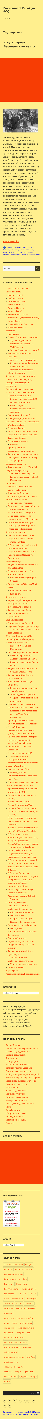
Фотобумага (13, 935)
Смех (6, 1299)
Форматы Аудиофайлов (19, 607)
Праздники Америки (16, 1055)
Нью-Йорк (22, 1294)
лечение (8, 1338)
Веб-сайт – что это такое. (20, 486)
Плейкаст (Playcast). (17, 957)
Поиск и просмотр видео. (20, 503)
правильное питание (14, 1357)
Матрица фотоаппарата (21, 919)
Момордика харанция (16, 1100)
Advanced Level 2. (16, 308)
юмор (7, 1381)
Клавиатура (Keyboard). (19, 415)
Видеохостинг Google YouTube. (23, 668)
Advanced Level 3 (16, 311)
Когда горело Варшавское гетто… (20, 44)
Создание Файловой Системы (22, 435)
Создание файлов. (17, 428)
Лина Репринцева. (15, 1110)
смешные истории (13, 1372)
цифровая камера (28, 1376)
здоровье (8, 1333)
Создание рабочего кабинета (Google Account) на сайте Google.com (22, 554)
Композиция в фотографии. (24, 931)
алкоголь (29, 1303)
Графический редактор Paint (22, 473)
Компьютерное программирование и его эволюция (22, 408)
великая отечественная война (15, 252)
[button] (33, 1393)
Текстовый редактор (16, 464)
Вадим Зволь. (12, 1087)
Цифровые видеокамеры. (20, 961)
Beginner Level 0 (15, 295)
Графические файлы (18, 441)
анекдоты (8, 1308)
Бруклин (8, 1269)
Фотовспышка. (17, 915)
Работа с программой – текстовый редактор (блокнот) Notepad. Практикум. (23, 837)
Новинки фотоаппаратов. (22, 922)
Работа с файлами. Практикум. (23, 431)
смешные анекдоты (13, 1367)
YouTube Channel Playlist (21, 672)
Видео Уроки (12, 970)
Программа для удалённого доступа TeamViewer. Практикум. (23, 714)
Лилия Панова (13, 1045)
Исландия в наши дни (16, 1084)
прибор (31, 1357)
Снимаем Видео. (16, 967)
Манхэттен (9, 1294)
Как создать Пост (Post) (19, 769)
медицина (20, 1338)
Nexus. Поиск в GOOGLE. (19, 802)
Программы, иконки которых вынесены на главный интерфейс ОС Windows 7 (22, 740)
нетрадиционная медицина (17, 1347)
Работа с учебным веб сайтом (22, 360)
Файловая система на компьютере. (23, 422)
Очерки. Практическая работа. (20, 720)
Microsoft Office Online (18, 642)
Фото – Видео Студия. (18, 314)
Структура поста (18, 772)
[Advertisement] (21, 80)
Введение (10, 331)
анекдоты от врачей (25, 1308)
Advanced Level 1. (16, 305)
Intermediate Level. (17, 301)
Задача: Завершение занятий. (24, 350)
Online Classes (14, 321)
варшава (29, 250)
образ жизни (10, 1352)
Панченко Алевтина (15, 1094)
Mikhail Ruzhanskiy (14, 247)
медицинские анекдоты (15, 1342)
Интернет (10, 483)
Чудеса (19, 1303)
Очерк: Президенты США (20, 753)
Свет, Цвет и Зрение (18, 906)
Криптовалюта (11, 1289)
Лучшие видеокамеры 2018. (23, 964)
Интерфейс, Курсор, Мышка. (22, 418)
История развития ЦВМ (19, 396)
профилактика (11, 1362)
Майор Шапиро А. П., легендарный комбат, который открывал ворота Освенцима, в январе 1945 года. (23, 1077)
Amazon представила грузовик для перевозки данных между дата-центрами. (23, 457)
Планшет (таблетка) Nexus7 (19, 785)
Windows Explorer (16, 425)
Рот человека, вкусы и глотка (20, 1071)
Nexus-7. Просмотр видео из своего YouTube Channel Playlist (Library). (23, 811)
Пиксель (14, 444)
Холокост (8, 1303)
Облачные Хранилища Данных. (23, 652)
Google (28, 1264)
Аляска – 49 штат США (17, 1090)
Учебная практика (17, 327)
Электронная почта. (15, 532)
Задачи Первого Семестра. (20, 324)
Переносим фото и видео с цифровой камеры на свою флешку (21, 944)
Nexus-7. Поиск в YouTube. (20, 805)
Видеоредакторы (14, 561)
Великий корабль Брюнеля (19, 1068)
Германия (9, 1284)
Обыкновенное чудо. (16, 1120)
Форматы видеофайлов (19, 610)
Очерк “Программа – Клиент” (22, 724)
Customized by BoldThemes (29, 1412)
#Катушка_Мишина (13, 1264)
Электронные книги (16, 597)
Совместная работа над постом (23, 782)
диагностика (26, 1323)
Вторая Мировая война (15, 1279)
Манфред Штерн (29, 1289)
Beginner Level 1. (15, 298)
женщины (9, 1328)
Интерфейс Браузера (18, 493)
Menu (7, 18)
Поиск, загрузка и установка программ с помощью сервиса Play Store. (22, 821)
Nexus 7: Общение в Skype (20, 850)
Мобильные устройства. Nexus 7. (24, 318)
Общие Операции (16, 373)
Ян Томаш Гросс (33, 255)
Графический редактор (17, 470)
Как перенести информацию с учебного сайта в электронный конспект (24, 366)
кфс (28, 1333)
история (20, 1333)
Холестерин (31, 1299)
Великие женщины (13, 1274)
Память (24, 255)
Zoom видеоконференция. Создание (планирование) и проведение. (24, 697)
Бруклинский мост (24, 1269)
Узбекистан (17, 1299)
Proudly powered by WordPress (27, 1415)
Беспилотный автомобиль (19, 1064)
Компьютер (13, 334)
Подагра (10, 1123)
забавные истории (26, 1328)
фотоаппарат (10, 1376)
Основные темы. (14, 292)
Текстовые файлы (17, 438)
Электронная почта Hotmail (21, 535)
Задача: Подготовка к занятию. (23, 337)
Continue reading (11, 241)
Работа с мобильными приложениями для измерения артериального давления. (23, 876)
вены (6, 1323)
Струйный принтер (17, 938)
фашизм (29, 1372)
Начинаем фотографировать (22, 925)
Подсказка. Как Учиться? (17, 288)
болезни (8, 1313)
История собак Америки (17, 1097)
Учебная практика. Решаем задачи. (23, 974)
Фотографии (16, 928)
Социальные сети (14, 620)
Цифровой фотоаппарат (20, 909)
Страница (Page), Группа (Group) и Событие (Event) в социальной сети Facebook (23, 629)
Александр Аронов (18, 250)
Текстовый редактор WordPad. (22, 467)
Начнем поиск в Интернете (21, 512)
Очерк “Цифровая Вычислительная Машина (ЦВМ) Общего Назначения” (22, 730)
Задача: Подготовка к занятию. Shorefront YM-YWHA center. (22, 343)
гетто (18, 255)
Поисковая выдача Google (20, 522)
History (6, 250)
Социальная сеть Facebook (20, 623)
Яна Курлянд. (12, 1058)
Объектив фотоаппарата (22, 912)
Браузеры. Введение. (18, 490)
